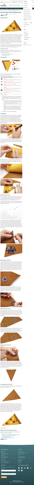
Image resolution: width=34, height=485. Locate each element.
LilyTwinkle (26, 37)
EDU (17, 0)
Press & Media (3, 452)
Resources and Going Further (27, 19)
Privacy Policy (20, 460)
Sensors (11, 8)
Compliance (19, 461)
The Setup (25, 7)
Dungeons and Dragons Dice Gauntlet (8, 435)
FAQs (19, 455)
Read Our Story (3, 451)
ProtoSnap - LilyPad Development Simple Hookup (10, 434)
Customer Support (20, 451)
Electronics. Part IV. (27, 14)
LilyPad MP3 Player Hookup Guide (8, 437)
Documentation (8, 2)
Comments (27, 22)
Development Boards (17, 8)
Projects (26, 39)
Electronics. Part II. (27, 11)
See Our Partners (3, 459)
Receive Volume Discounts (4, 462)
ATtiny (25, 32)
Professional (13, 0)
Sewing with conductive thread (7, 53)
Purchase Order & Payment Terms (23, 452)
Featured (3, 8)
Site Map (19, 462)
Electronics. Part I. (27, 9)
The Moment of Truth (27, 16)
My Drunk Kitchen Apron (6, 436)
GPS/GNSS (6, 8)
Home (1, 10)
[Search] (19, 5)
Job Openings (3, 455)
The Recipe (26, 5)
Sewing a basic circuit (6, 55)
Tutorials (4, 10)
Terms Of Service (20, 459)
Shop (2, 2)
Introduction (26, 3)
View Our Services (3, 460)
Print (24, 26)
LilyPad (25, 35)
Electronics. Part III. (27, 13)
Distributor (21, 0)
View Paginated (26, 24)
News (14, 2)
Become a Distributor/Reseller (5, 461)
